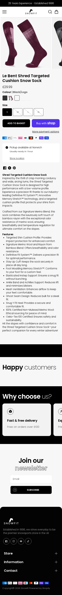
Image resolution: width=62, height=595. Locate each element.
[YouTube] (21, 541)
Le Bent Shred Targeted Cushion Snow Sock (25, 78)
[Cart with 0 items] (56, 12)
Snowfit (24, 588)
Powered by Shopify (39, 588)
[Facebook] (6, 541)
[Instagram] (13, 541)
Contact (10, 570)
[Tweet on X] (9, 168)
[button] (56, 12)
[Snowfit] (31, 12)
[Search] (50, 12)
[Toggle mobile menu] (12, 11)
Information (13, 562)
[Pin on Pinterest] (14, 168)
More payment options (45, 131)
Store (8, 553)
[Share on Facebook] (4, 168)
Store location (17, 158)
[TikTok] (28, 541)
